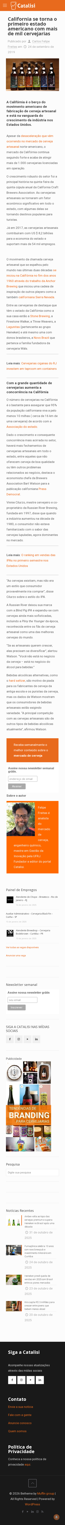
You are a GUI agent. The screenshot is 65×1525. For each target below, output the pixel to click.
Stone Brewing (40, 316)
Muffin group (45, 1493)
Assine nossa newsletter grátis (29, 992)
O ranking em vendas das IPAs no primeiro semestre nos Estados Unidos (30, 560)
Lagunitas (13, 327)
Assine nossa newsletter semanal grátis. (31, 770)
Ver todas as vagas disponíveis (22, 947)
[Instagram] (37, 1511)
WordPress (32, 1504)
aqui (27, 1464)
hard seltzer (17, 680)
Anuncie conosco (20, 1423)
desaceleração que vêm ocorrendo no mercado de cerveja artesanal (29, 141)
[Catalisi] (23, 5)
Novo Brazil (41, 337)
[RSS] (42, 1511)
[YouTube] (28, 1511)
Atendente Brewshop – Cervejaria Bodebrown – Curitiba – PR (33, 932)
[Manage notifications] (56, 1517)
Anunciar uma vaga (16, 955)
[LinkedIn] (32, 1511)
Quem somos (17, 1431)
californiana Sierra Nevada (36, 297)
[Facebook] (23, 1511)
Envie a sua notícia (20, 1407)
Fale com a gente (19, 1415)
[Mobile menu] (5, 5)
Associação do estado (21, 427)
